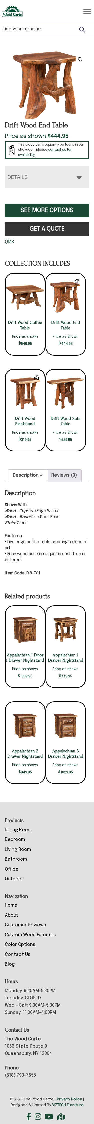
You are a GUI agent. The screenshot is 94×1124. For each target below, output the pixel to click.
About (11, 915)
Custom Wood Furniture (30, 935)
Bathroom (16, 859)
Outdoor (14, 879)
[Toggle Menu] (87, 11)
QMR (9, 242)
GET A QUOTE (47, 229)
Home (11, 905)
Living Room (18, 849)
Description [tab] (26, 475)
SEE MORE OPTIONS (47, 210)
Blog (10, 964)
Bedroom (15, 839)
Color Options (20, 944)
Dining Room (18, 830)
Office (12, 869)
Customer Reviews (25, 925)
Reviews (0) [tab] (64, 475)
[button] (80, 59)
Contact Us (17, 954)
